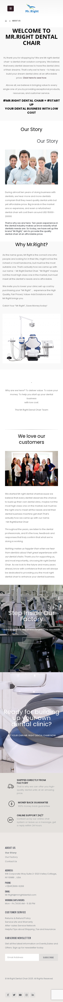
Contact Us (11, 861)
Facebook (7, 994)
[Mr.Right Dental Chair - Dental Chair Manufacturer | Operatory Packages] (32, 8)
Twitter (14, 994)
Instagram (26, 994)
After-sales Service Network (20, 925)
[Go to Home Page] (6, 21)
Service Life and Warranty (19, 921)
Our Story (10, 852)
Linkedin (32, 994)
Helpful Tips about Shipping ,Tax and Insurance (30, 929)
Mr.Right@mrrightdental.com (20, 894)
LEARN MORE (31, 640)
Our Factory (11, 857)
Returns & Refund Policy (18, 918)
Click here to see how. (35, 77)
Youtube (20, 994)
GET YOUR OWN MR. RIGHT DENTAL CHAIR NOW (32, 735)
